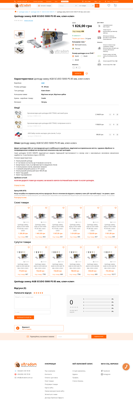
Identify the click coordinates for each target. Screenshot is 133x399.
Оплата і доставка (38, 1)
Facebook (106, 371)
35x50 (85, 56)
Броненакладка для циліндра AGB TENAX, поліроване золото (49, 123)
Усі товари (82, 6)
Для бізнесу (65, 1)
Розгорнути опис (20, 198)
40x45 (77, 60)
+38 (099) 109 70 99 (23, 374)
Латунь (77, 49)
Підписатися (98, 336)
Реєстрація (115, 1)
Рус (100, 1)
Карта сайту (49, 388)
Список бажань (77, 381)
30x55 (77, 56)
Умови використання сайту (54, 391)
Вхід (108, 1)
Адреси (75, 374)
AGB (42, 83)
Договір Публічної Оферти (54, 398)
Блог (56, 1)
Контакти (48, 1)
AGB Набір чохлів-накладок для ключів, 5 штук (44, 133)
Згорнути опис (19, 185)
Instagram (106, 374)
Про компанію (50, 371)
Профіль (75, 378)
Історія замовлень (79, 371)
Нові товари (49, 381)
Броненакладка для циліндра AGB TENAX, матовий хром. (47, 113)
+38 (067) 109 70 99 (22, 1)
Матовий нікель (80, 45)
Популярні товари (51, 384)
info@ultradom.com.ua (24, 378)
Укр (96, 1)
